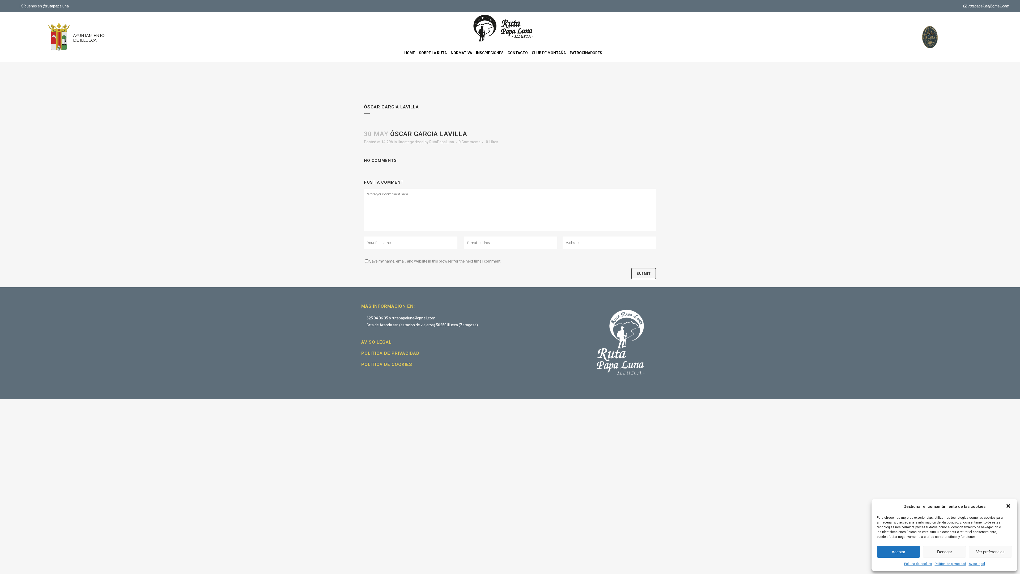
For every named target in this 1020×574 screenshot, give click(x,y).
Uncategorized (411, 142)
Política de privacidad (950, 564)
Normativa (461, 53)
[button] (1009, 506)
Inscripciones (490, 53)
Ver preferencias (990, 552)
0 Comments (469, 142)
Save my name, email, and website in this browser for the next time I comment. (435, 261)
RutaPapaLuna (441, 142)
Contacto (518, 53)
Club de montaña (549, 53)
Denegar (944, 552)
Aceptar (898, 552)
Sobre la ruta (433, 53)
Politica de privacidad (390, 353)
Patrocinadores (586, 53)
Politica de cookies (918, 564)
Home (409, 53)
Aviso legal (977, 564)
